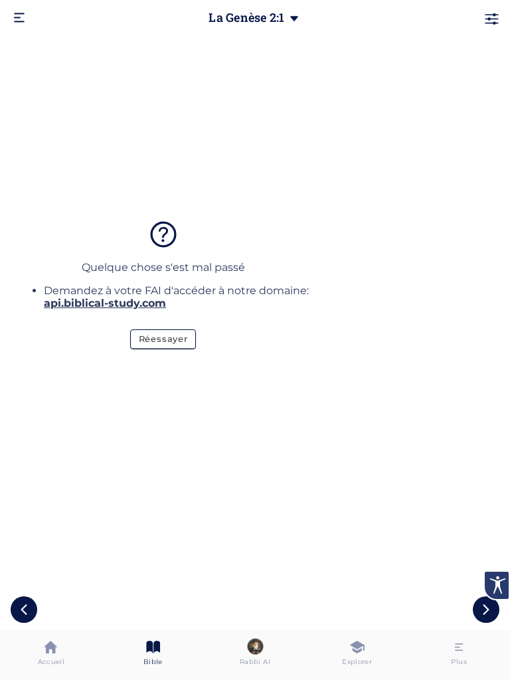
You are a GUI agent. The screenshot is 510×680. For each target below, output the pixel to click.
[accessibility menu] (496, 585)
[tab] (51, 655)
